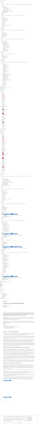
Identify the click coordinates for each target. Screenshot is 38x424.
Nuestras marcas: (5, 399)
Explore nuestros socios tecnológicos (5, 212)
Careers (6, 385)
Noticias (3, 52)
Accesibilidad (6, 390)
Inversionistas (6, 410)
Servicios (6, 384)
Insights (6, 383)
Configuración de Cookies (7, 393)
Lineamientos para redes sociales (8, 392)
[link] (2, 0)
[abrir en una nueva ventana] (18, 309)
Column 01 (5, 382)
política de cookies (20, 422)
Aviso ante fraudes (6, 395)
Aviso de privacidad (7, 412)
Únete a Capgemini (7, 406)
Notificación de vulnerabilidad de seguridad (9, 413)
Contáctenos (6, 387)
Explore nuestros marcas (3, 273)
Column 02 (5, 388)
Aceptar (29, 416)
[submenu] (4, 250)
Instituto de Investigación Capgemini (5, 184)
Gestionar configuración (29, 418)
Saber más (2, 5)
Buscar (0, 285)
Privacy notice (6, 391)
